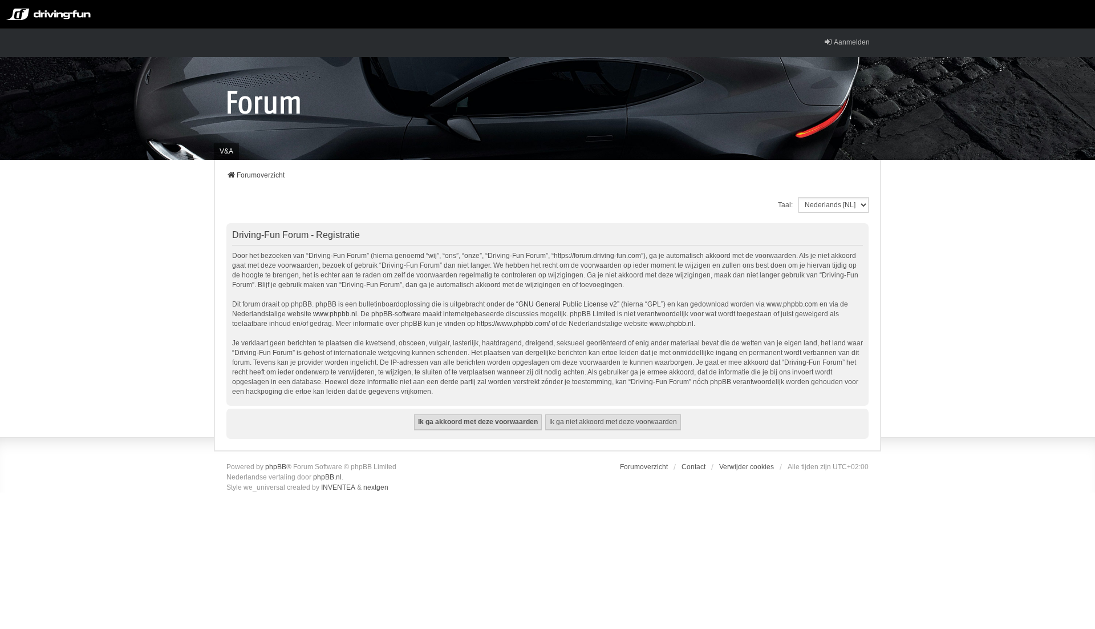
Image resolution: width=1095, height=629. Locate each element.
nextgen (375, 487)
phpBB (275, 467)
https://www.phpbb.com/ (513, 324)
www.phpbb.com (792, 304)
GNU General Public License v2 (567, 304)
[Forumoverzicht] (264, 101)
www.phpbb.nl (335, 314)
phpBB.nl (327, 477)
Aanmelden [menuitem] (852, 42)
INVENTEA (338, 487)
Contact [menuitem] (693, 467)
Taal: (785, 205)
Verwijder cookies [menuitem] (746, 467)
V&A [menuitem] (226, 151)
